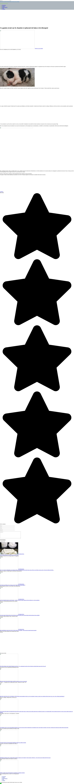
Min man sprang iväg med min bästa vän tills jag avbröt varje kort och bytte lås (13, 681)
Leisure (3, 6)
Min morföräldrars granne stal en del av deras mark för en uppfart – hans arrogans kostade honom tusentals (18, 630)
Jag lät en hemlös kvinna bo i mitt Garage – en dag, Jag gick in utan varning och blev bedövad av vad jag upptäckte (19, 600)
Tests (3, 8)
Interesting (4, 5)
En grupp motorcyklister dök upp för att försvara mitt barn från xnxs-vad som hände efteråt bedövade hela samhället (19, 615)
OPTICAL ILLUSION (39, 48)
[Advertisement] (32, 18)
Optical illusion (4, 7)
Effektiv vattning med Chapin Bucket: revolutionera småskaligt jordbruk (12, 772)
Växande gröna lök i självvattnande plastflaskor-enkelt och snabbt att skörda (13, 742)
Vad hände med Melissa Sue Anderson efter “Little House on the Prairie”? (12, 585)
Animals (3, 9)
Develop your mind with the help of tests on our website (9, 1)
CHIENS (1, 191)
